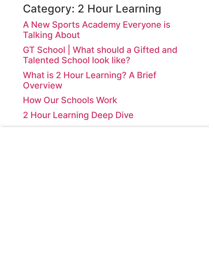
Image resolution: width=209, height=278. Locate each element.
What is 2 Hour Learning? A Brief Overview (89, 80)
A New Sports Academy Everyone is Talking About (96, 29)
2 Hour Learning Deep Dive (78, 115)
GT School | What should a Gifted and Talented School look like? (100, 55)
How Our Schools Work (70, 100)
